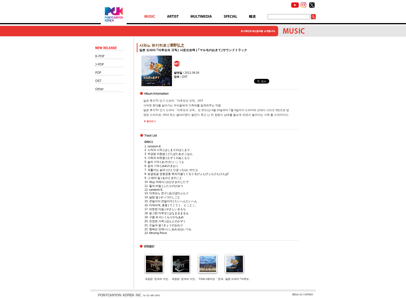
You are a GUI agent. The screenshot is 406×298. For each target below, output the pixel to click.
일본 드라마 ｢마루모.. (237, 279)
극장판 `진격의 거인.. (157, 279)
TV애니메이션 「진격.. (212, 279)
